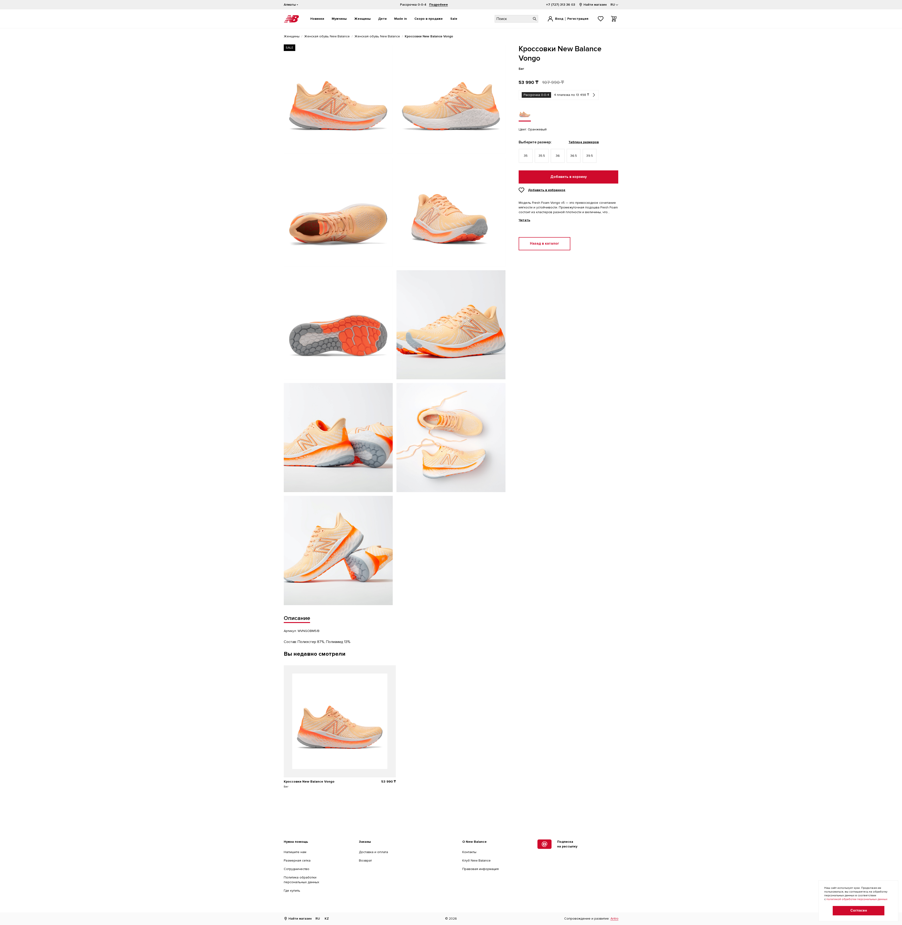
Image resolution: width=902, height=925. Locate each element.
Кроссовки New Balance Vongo (309, 782)
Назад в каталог (544, 243)
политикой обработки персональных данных (856, 899)
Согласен (858, 910)
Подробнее (438, 5)
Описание (297, 618)
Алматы (290, 5)
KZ (327, 919)
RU (317, 919)
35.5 (542, 156)
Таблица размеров (583, 142)
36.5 (573, 156)
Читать (524, 220)
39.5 (589, 156)
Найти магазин (595, 5)
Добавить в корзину (568, 177)
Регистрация (577, 19)
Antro (614, 919)
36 (558, 156)
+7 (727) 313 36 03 (560, 5)
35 (526, 156)
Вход (559, 19)
